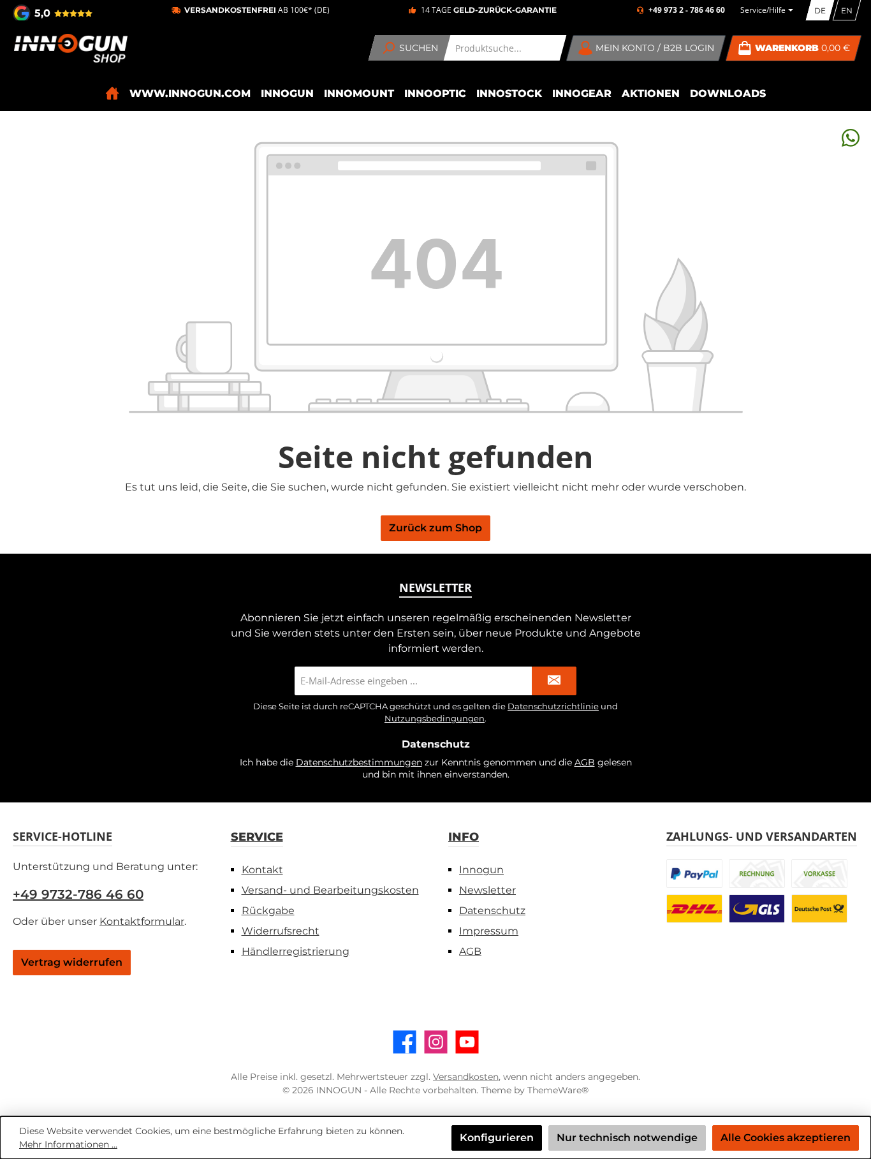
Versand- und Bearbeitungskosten (330, 890)
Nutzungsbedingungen (434, 718)
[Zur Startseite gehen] (70, 48)
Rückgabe (268, 910)
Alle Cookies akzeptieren (786, 1138)
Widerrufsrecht (280, 931)
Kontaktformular (141, 921)
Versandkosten (466, 1076)
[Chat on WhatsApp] (850, 137)
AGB (585, 762)
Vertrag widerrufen (71, 962)
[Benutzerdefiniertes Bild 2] (757, 873)
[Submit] (554, 681)
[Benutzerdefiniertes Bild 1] (694, 873)
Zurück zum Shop (435, 528)
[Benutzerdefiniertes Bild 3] (819, 873)
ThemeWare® (558, 1090)
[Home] (112, 93)
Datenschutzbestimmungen (359, 762)
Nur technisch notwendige (627, 1138)
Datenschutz (492, 910)
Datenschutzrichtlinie (553, 706)
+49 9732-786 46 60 (78, 894)
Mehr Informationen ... (68, 1144)
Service (257, 837)
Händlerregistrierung (295, 951)
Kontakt (262, 870)
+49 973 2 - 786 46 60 (686, 10)
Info (463, 837)
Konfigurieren (497, 1138)
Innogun (481, 870)
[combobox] (505, 48)
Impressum (488, 931)
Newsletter (487, 890)
